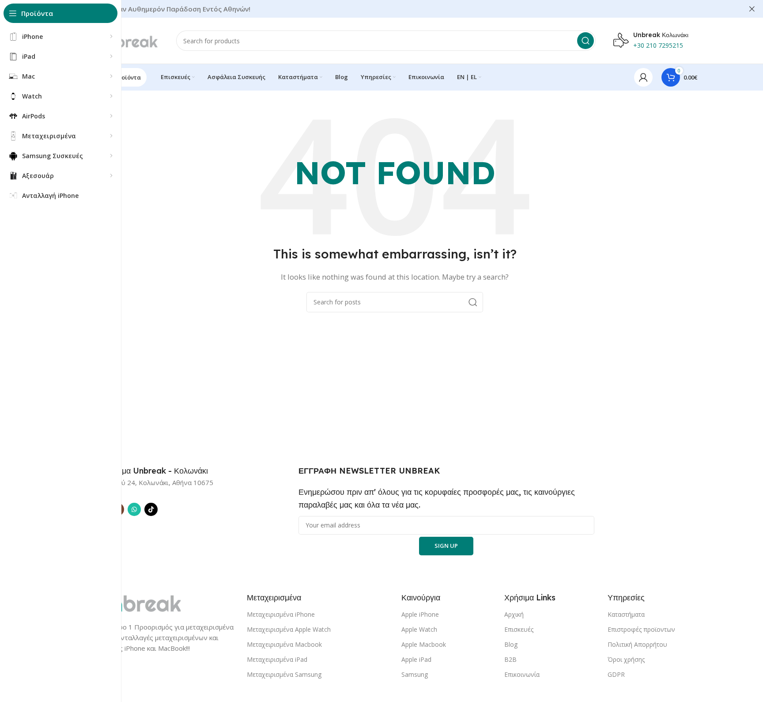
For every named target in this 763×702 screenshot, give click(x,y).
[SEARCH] (585, 40)
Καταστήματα (626, 614)
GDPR (616, 674)
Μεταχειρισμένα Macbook (284, 644)
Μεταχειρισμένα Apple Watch (289, 629)
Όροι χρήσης (626, 659)
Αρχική (514, 614)
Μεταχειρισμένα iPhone (281, 614)
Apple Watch (419, 629)
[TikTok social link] (151, 509)
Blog (510, 644)
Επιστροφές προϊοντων (641, 629)
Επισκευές (518, 629)
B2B (510, 659)
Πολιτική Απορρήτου (637, 644)
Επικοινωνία (522, 674)
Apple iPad (416, 659)
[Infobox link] (150, 471)
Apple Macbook (423, 644)
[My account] (643, 77)
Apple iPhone (420, 614)
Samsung (414, 674)
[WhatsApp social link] (134, 509)
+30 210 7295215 (658, 45)
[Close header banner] (752, 9)
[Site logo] (125, 39)
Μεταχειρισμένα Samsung (284, 674)
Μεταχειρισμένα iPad (277, 659)
